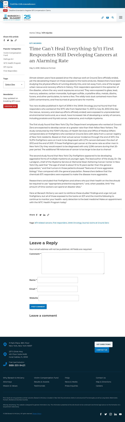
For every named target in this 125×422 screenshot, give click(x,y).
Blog (38, 33)
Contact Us (102, 350)
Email (33, 289)
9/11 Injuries (35, 43)
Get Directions (103, 344)
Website (33, 298)
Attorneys (7, 382)
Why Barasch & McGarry (13, 378)
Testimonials (39, 386)
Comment (35, 254)
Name (33, 280)
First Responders (10, 71)
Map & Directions (103, 382)
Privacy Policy (36, 413)
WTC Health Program (12, 63)
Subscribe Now (10, 106)
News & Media (71, 382)
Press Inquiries (71, 386)
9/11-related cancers (43, 223)
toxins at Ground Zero (99, 223)
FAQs (67, 378)
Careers (99, 386)
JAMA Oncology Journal (78, 223)
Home (32, 33)
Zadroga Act (9, 59)
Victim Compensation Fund (12, 54)
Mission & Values (10, 386)
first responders (60, 223)
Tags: (5, 79)
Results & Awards (41, 382)
